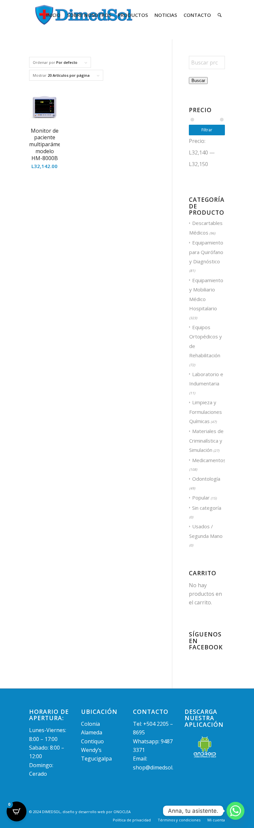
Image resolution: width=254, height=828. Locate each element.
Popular (201, 497)
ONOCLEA (122, 811)
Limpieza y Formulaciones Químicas (205, 411)
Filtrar (206, 130)
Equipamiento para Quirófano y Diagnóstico (206, 252)
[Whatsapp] (235, 811)
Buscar (198, 80)
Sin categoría (206, 507)
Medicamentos (209, 460)
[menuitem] (53, 15)
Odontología (206, 478)
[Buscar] (219, 15)
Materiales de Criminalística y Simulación (206, 440)
